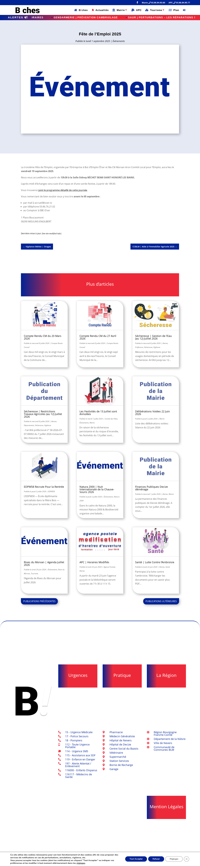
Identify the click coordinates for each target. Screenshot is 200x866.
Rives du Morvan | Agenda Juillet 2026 (44, 563)
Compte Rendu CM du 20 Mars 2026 (42, 337)
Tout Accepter (136, 859)
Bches (82, 10)
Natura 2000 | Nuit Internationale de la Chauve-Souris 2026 (97, 489)
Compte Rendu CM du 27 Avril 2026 (98, 337)
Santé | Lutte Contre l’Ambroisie (154, 562)
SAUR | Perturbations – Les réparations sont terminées (130, 17)
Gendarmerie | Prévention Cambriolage (43, 17)
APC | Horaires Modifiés (94, 562)
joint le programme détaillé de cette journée (62, 190)
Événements (119, 41)
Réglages (174, 859)
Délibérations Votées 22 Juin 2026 (152, 413)
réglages (80, 863)
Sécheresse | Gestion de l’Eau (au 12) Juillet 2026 (153, 337)
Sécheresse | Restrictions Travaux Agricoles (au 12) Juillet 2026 (43, 414)
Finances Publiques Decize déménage (151, 488)
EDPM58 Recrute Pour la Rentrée (44, 486)
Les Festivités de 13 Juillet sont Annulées (98, 413)
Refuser (156, 859)
